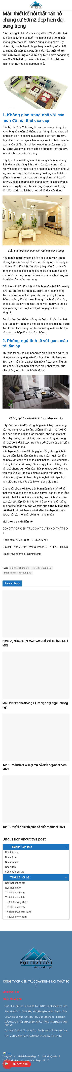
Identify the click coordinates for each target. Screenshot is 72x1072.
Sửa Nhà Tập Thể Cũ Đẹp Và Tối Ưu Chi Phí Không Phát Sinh (36, 1006)
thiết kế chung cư (42, 568)
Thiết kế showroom (16, 916)
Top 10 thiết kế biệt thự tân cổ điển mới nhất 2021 (34, 827)
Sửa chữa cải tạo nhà (35, 1060)
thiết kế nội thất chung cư (17, 573)
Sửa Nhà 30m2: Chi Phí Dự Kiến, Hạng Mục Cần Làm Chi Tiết (36, 1011)
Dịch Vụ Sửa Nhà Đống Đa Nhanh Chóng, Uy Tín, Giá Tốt (33, 1036)
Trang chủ (7, 1056)
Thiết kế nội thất (49, 1056)
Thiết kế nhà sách (15, 897)
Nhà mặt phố (12, 862)
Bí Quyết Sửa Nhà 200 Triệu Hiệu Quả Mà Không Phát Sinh (35, 1017)
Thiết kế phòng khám (16, 902)
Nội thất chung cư (15, 882)
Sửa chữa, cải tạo (14, 871)
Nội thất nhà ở (13, 887)
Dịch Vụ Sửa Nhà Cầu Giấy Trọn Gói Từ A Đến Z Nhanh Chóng (36, 1030)
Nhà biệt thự (12, 852)
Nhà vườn (10, 866)
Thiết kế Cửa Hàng (27, 1056)
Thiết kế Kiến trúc (21, 847)
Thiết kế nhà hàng (15, 892)
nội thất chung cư (19, 568)
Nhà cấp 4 (10, 857)
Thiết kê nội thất (20, 877)
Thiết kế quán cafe (15, 907)
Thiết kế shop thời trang (18, 911)
